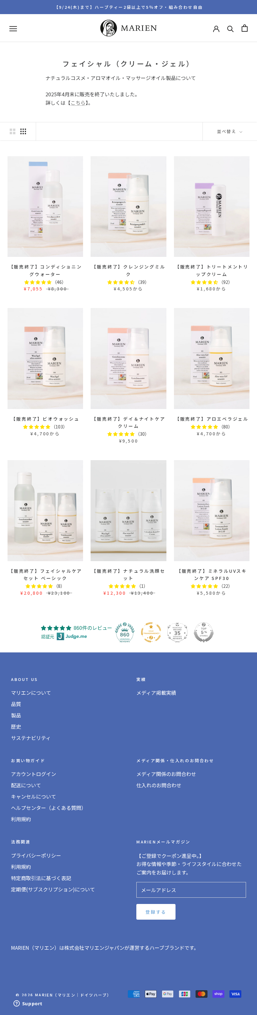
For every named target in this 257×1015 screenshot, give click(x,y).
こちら (78, 102)
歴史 (16, 726)
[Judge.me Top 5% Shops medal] (204, 632)
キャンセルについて (33, 796)
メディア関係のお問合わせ (166, 774)
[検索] (230, 28)
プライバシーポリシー (36, 855)
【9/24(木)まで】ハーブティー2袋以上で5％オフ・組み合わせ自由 (128, 7)
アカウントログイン (33, 774)
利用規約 (21, 819)
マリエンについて (31, 692)
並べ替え (227, 131)
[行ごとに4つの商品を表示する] (23, 131)
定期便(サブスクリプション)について (53, 889)
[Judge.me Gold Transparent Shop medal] (151, 632)
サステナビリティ (31, 737)
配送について (26, 785)
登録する (155, 912)
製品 (16, 715)
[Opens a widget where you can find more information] (28, 1004)
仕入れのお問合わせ (158, 785)
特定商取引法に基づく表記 (41, 878)
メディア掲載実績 (156, 692)
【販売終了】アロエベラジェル (212, 419)
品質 (16, 704)
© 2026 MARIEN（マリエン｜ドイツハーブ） (63, 994)
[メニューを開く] (13, 28)
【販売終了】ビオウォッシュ (45, 419)
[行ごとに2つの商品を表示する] (12, 131)
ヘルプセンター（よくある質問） (48, 807)
